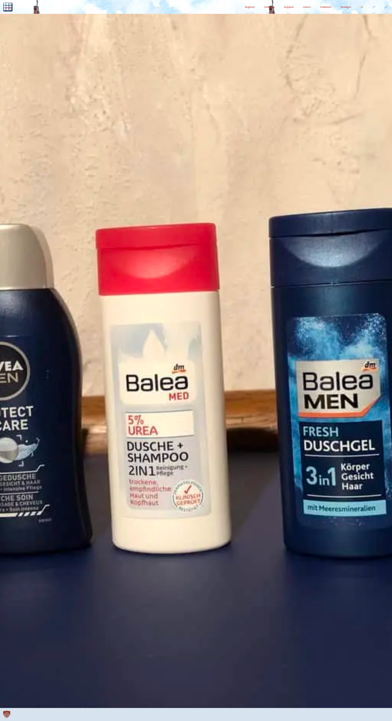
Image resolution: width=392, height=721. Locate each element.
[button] (6, 714)
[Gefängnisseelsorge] (8, 7)
